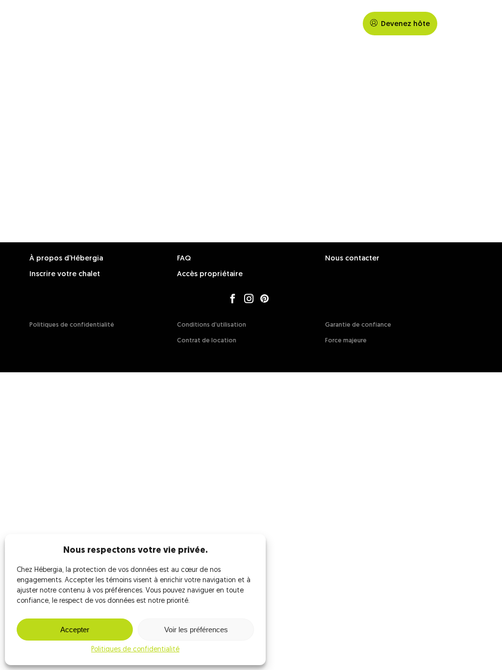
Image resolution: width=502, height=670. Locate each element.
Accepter (74, 629)
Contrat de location (206, 340)
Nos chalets (297, 23)
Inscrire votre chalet (64, 274)
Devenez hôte (405, 24)
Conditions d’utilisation (211, 325)
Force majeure (346, 340)
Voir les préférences (196, 629)
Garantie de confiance (358, 325)
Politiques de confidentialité (135, 649)
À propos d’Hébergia (66, 258)
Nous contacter (352, 258)
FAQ (340, 23)
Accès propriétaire (210, 274)
